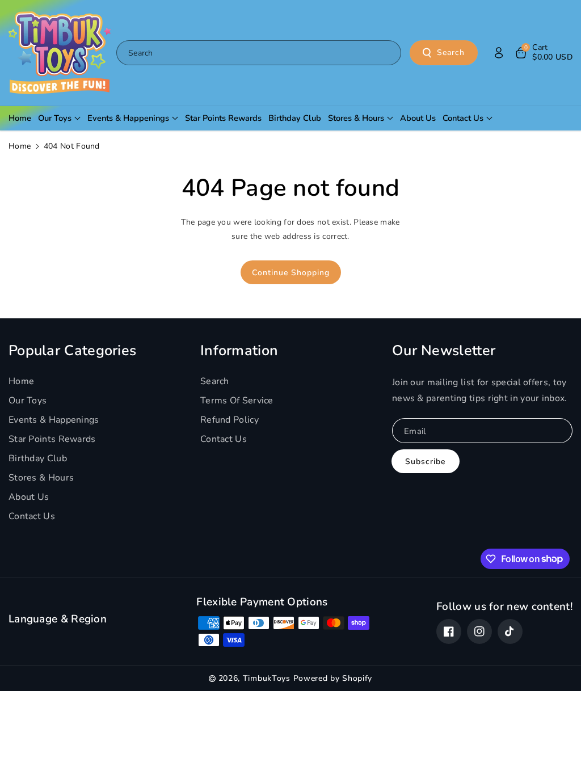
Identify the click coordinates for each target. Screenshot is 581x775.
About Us (29, 497)
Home (20, 146)
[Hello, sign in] (498, 52)
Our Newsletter (443, 351)
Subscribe (425, 461)
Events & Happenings (54, 420)
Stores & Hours (41, 477)
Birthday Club (38, 458)
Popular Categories (72, 351)
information (239, 351)
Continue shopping (291, 272)
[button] (543, 52)
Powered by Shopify (333, 678)
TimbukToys (266, 678)
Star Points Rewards (52, 439)
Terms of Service (236, 400)
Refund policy (229, 420)
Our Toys (28, 400)
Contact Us (32, 516)
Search (451, 52)
